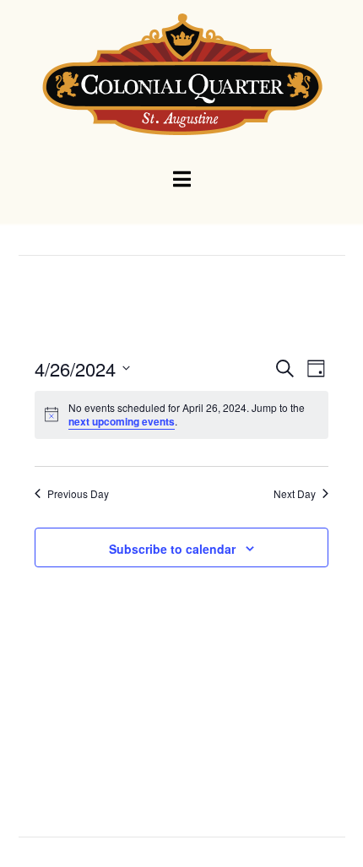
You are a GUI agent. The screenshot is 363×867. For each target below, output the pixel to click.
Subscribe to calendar (172, 548)
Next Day (295, 494)
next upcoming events (121, 421)
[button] (182, 179)
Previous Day (78, 494)
